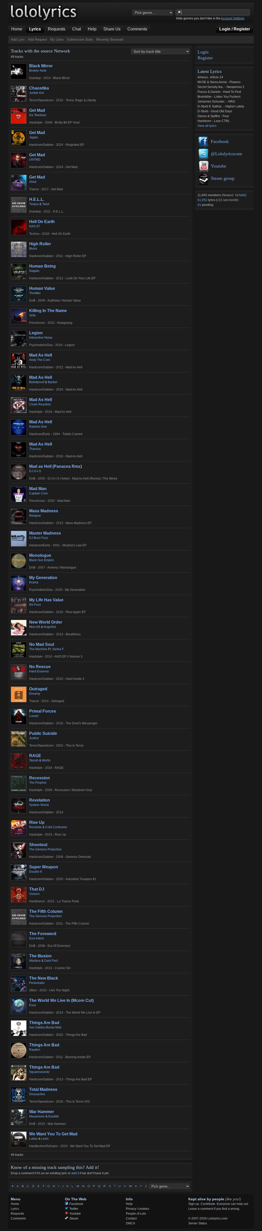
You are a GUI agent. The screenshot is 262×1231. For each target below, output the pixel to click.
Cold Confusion (56, 827)
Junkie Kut (36, 93)
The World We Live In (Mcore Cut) (61, 1000)
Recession (39, 778)
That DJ (36, 889)
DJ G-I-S (35, 471)
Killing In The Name (48, 310)
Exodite (53, 1116)
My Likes (57, 39)
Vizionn (34, 894)
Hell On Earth (42, 221)
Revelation (39, 800)
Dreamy (34, 693)
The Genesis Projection (45, 849)
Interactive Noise (40, 337)
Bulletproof (36, 382)
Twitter (73, 1209)
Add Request (37, 39)
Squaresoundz (39, 1072)
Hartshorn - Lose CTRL (214, 121)
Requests (17, 1213)
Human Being (42, 266)
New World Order (45, 622)
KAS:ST (34, 226)
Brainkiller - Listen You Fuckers (219, 96)
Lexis (45, 1138)
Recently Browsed (109, 39)
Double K (35, 871)
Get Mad (37, 110)
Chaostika (39, 88)
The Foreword (42, 933)
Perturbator (37, 983)
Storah (33, 760)
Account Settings (232, 18)
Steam (73, 1218)
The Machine (38, 649)
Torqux (34, 204)
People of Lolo (136, 1213)
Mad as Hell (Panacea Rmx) (55, 466)
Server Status (197, 1223)
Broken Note (38, 70)
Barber (52, 382)
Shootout (38, 844)
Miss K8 (34, 627)
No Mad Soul (41, 644)
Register (205, 58)
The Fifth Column (46, 911)
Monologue (40, 555)
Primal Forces (42, 711)
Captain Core (38, 493)
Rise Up (37, 822)
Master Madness (45, 533)
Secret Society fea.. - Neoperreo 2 (221, 87)
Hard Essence (39, 671)
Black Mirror (41, 66)
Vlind (32, 182)
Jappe (33, 137)
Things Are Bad (44, 1023)
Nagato (34, 271)
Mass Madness (43, 511)
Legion (36, 333)
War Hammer (41, 1112)
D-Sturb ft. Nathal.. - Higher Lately (221, 106)
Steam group (222, 178)
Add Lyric (18, 39)
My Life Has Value (46, 600)
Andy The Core (39, 360)
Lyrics (15, 1209)
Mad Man (38, 488)
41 (200, 205)
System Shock (39, 805)
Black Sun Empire (41, 560)
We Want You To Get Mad (53, 1134)
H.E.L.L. (36, 199)
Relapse (35, 515)
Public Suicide (43, 733)
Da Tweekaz (37, 115)
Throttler (35, 293)
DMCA (130, 1223)
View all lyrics (207, 126)
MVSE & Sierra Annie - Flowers (219, 82)
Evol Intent (36, 938)
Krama (33, 582)
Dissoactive (37, 1094)
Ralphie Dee (38, 426)
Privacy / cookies (137, 1209)
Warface (35, 960)
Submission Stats (80, 39)
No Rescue (40, 666)
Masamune (37, 1116)
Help (129, 1204)
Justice (34, 738)
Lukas (33, 1138)
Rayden (34, 1049)
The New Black (43, 978)
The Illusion (40, 956)
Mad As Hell (40, 355)
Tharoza (35, 449)
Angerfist (49, 627)
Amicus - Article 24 (210, 77)
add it (75, 1173)
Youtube (218, 166)
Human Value (42, 288)
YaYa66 (240, 195)
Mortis (46, 760)
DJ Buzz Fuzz (38, 538)
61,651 (203, 200)
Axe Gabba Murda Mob (45, 1027)
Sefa (32, 315)
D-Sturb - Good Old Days (215, 111)
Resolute (35, 827)
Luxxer (34, 716)
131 (219, 200)
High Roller (40, 244)
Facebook (220, 141)
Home (15, 1204)
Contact (131, 1218)
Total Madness (43, 1089)
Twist (45, 204)
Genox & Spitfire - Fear (213, 116)
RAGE (35, 755)
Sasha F (58, 649)
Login (203, 52)
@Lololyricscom (226, 153)
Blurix (33, 248)
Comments (18, 1218)
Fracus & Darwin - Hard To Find (219, 92)
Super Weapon (43, 867)
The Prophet (37, 782)
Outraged (38, 689)
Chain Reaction (40, 404)
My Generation (43, 577)
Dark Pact (51, 960)
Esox (32, 1005)
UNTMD (34, 159)
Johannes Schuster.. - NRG (216, 101)
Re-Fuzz (35, 604)
